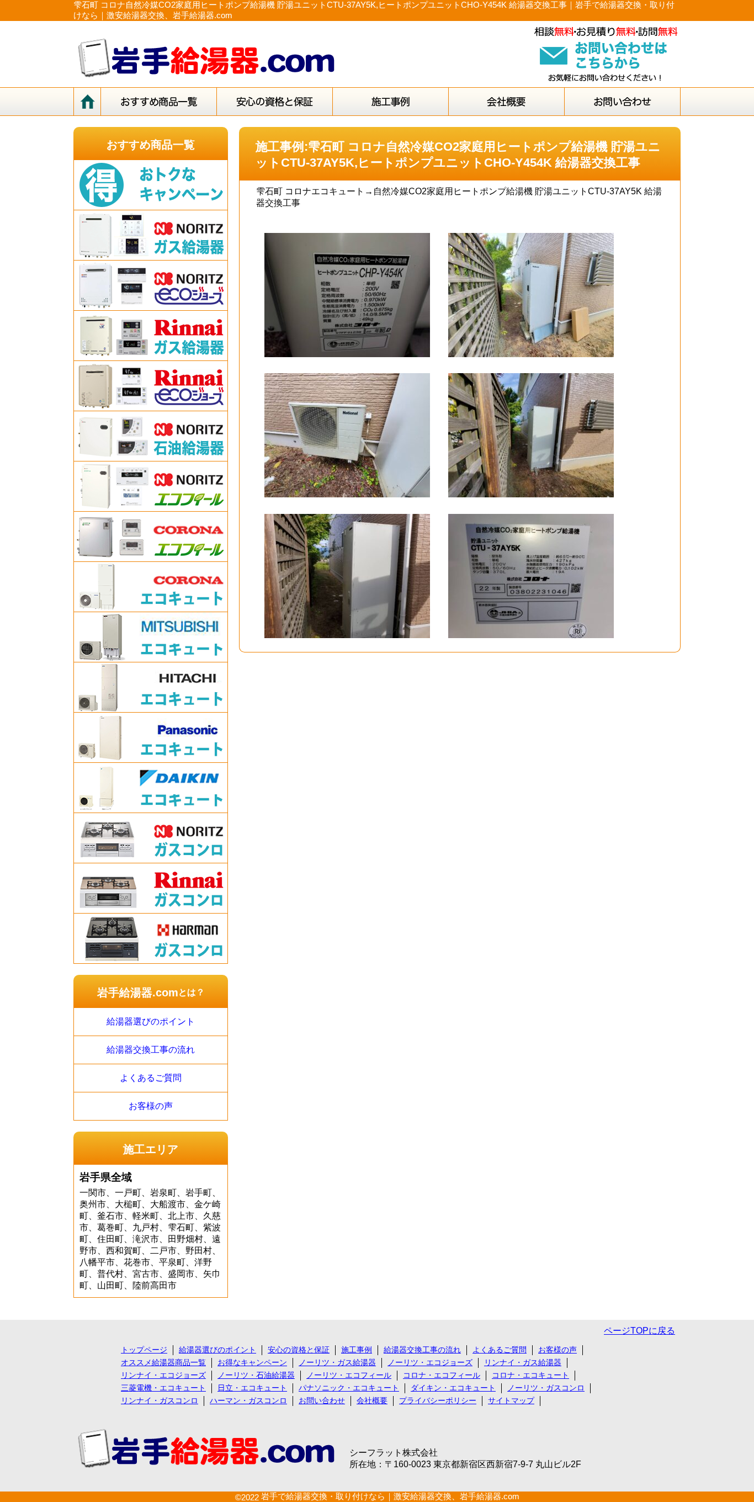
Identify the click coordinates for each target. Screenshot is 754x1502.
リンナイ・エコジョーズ (163, 1375)
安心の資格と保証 (299, 1349)
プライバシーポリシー (437, 1400)
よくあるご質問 (151, 1077)
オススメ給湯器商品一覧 (163, 1362)
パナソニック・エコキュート (349, 1387)
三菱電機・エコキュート (163, 1387)
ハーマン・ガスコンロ (248, 1400)
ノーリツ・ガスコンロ (546, 1387)
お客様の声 (151, 1106)
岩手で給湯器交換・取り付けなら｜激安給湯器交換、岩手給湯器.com (390, 1496)
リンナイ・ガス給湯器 (522, 1362)
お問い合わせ (322, 1400)
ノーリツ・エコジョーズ (429, 1362)
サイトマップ (511, 1400)
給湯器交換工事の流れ (151, 1049)
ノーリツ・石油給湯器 (256, 1375)
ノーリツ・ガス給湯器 (337, 1362)
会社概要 (372, 1400)
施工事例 (356, 1349)
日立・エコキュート (252, 1387)
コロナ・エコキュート (530, 1375)
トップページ (144, 1349)
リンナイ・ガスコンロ (159, 1400)
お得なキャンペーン (252, 1362)
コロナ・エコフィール (441, 1375)
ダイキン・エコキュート (453, 1387)
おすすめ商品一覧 (151, 145)
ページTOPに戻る (639, 1330)
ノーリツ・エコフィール (348, 1375)
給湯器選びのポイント (151, 1021)
